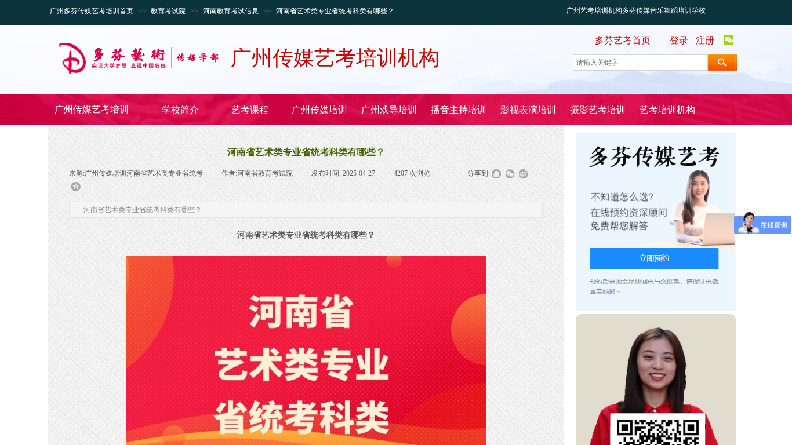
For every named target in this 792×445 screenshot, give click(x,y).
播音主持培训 (458, 110)
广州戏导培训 (389, 110)
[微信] (728, 40)
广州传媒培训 (319, 110)
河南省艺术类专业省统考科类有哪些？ (335, 11)
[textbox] (640, 62)
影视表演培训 (528, 110)
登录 (679, 40)
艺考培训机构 (667, 110)
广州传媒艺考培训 (92, 109)
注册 (705, 40)
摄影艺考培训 (598, 110)
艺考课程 (249, 110)
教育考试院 (168, 11)
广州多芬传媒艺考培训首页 (91, 11)
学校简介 (180, 110)
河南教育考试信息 (231, 11)
